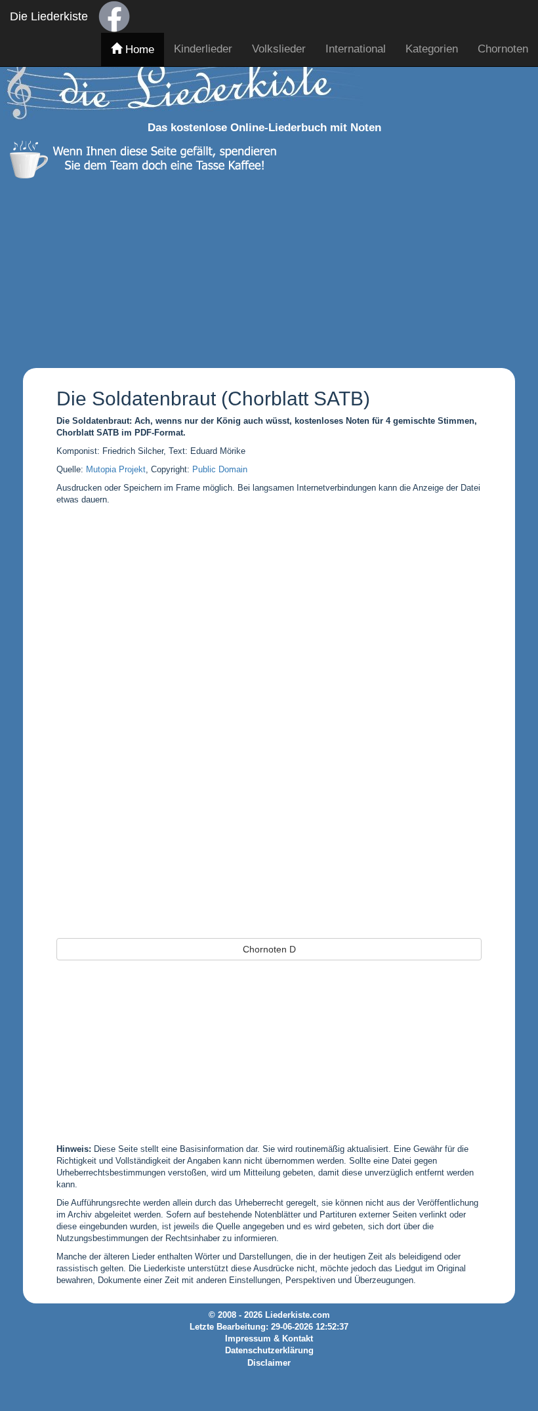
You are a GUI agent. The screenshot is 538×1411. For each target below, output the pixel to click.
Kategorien (431, 49)
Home (138, 49)
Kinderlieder (203, 49)
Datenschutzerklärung (269, 1350)
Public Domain (219, 469)
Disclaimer (269, 1363)
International (355, 49)
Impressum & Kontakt (269, 1338)
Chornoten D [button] (269, 949)
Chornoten (503, 49)
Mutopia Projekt (116, 469)
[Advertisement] (264, 270)
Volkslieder (279, 49)
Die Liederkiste (49, 16)
